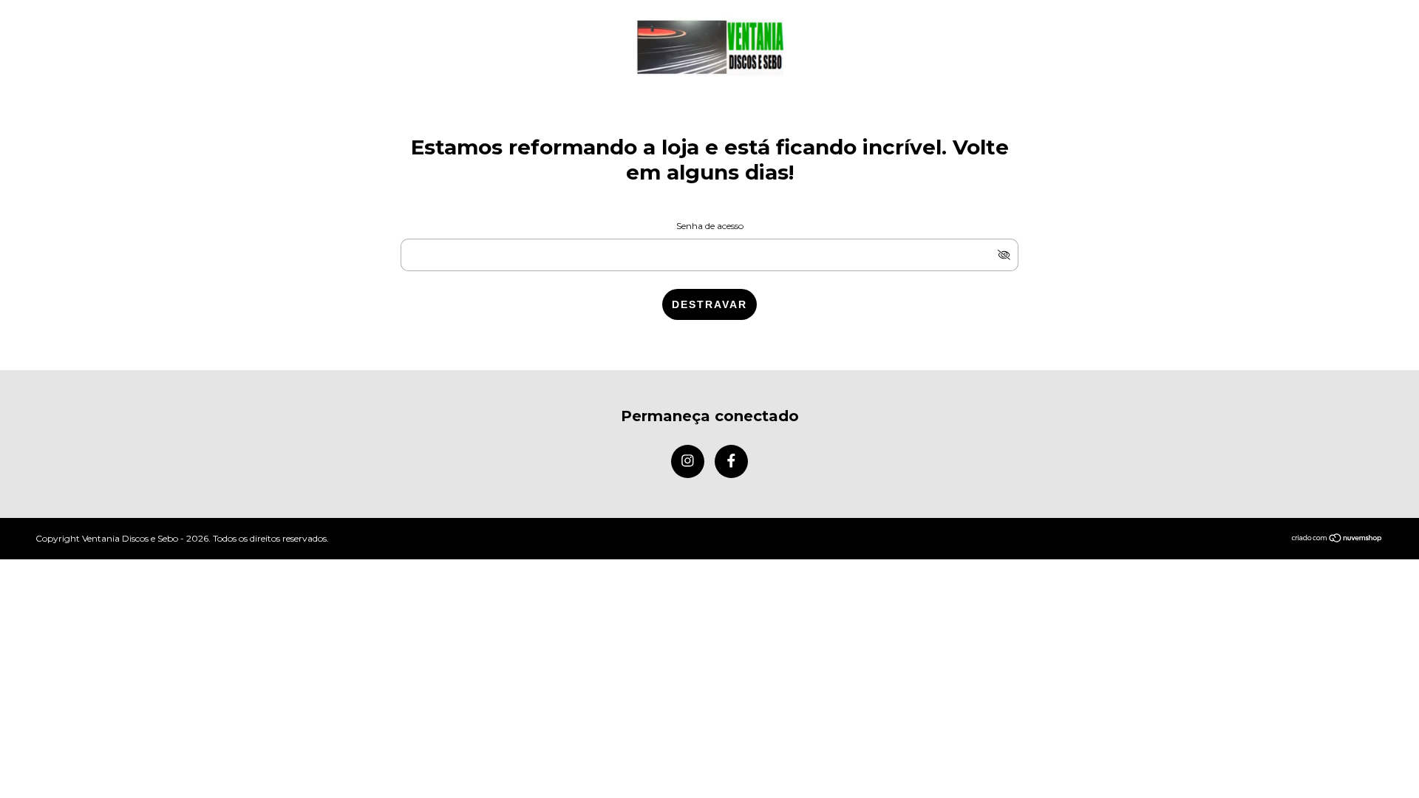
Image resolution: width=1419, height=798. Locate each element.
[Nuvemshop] (1337, 539)
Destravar (709, 304)
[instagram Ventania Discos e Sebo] (687, 461)
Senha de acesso (709, 225)
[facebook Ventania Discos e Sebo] (731, 461)
